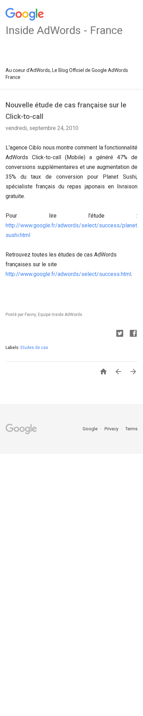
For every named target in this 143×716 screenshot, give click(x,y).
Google (91, 428)
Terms (131, 428)
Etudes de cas (34, 347)
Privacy (111, 428)
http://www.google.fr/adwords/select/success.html (68, 274)
